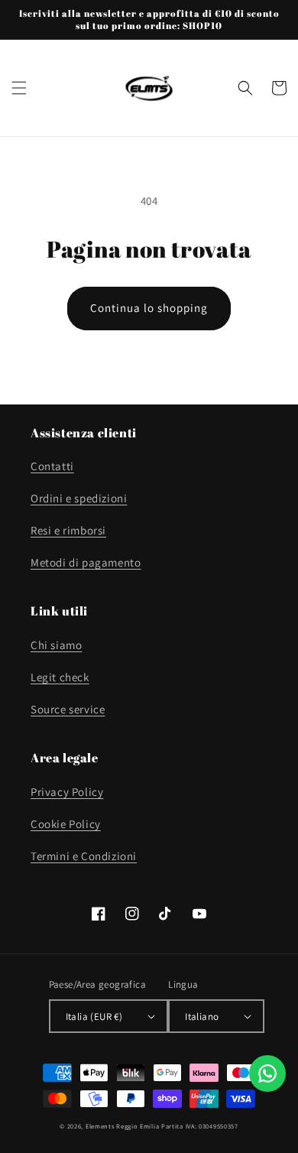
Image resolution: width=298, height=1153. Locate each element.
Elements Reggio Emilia (122, 1126)
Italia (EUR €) (94, 1016)
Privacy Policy (67, 791)
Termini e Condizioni (84, 856)
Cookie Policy (66, 824)
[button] (19, 88)
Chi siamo (56, 645)
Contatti (52, 466)
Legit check (60, 677)
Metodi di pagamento (86, 562)
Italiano (202, 1016)
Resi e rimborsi (68, 530)
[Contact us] (267, 1073)
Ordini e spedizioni (79, 498)
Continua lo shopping (149, 307)
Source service (68, 709)
